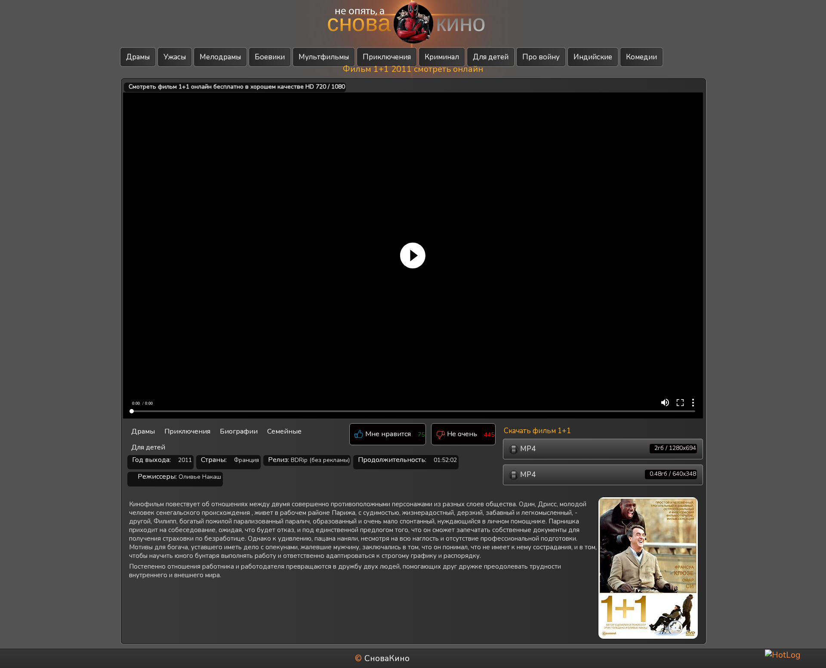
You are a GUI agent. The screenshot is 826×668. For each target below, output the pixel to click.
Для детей (491, 57)
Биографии (239, 431)
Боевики (270, 57)
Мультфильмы (324, 57)
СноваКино (387, 658)
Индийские (592, 57)
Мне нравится (387, 434)
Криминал (442, 57)
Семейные (284, 431)
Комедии (641, 57)
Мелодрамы (220, 57)
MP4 (607, 449)
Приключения (387, 57)
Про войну (541, 57)
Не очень (461, 434)
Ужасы (174, 57)
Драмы (138, 57)
